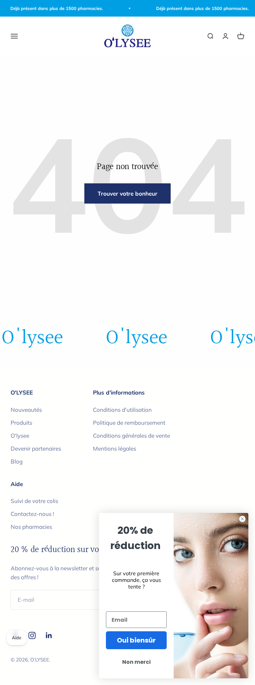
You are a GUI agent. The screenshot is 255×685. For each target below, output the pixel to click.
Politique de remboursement (129, 422)
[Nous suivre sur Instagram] (32, 635)
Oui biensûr (136, 640)
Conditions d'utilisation (122, 409)
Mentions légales (114, 448)
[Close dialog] (242, 519)
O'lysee (20, 435)
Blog (17, 461)
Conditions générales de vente (131, 435)
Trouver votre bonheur (127, 193)
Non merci (136, 662)
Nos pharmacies (31, 526)
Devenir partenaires (36, 448)
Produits (21, 422)
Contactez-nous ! (32, 513)
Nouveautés (26, 409)
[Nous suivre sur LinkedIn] (48, 635)
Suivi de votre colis (34, 500)
